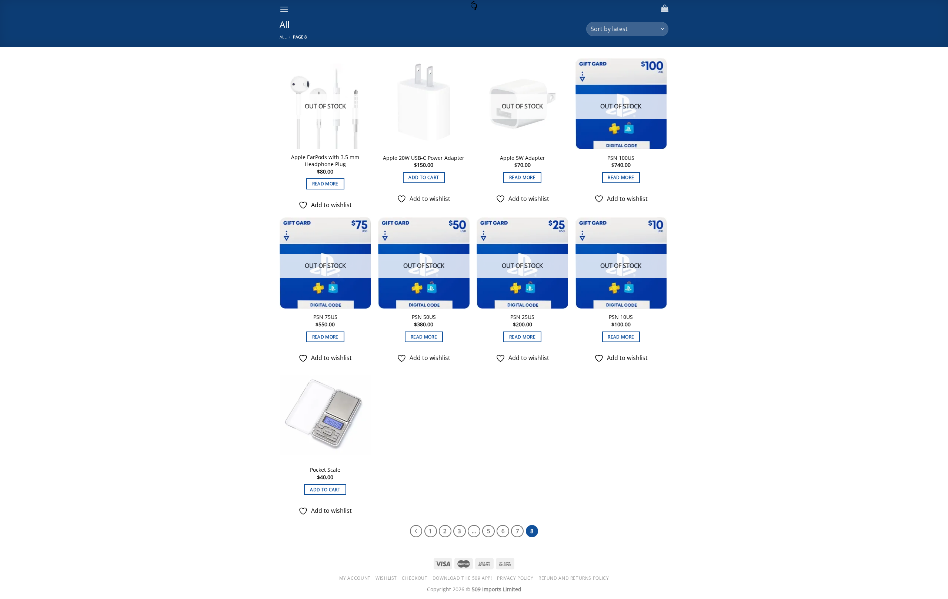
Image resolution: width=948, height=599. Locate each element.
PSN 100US (620, 158)
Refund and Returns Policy (573, 578)
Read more (325, 183)
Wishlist (386, 578)
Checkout (414, 578)
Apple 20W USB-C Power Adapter (423, 158)
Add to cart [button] (423, 177)
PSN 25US (522, 317)
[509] (474, 5)
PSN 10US (621, 317)
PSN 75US (325, 317)
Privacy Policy (515, 578)
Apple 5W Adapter (522, 158)
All (283, 37)
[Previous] (416, 531)
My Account (355, 578)
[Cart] (664, 8)
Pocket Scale (325, 470)
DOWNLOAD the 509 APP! (462, 578)
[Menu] (284, 9)
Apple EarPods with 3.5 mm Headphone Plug (325, 161)
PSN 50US (424, 317)
